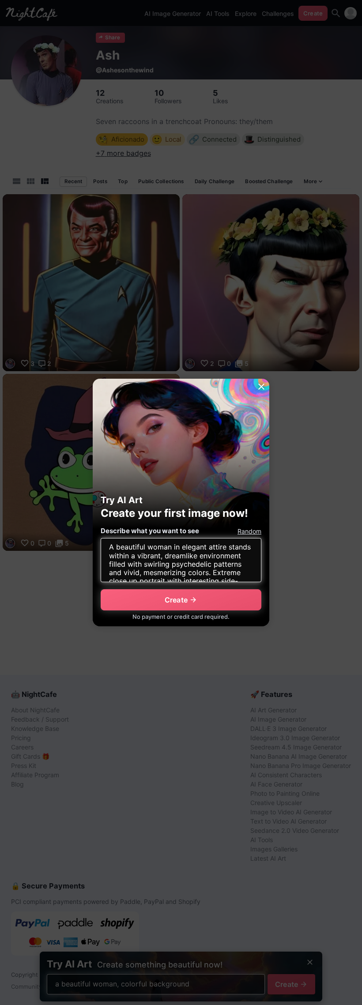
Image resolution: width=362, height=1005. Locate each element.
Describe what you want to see (150, 531)
